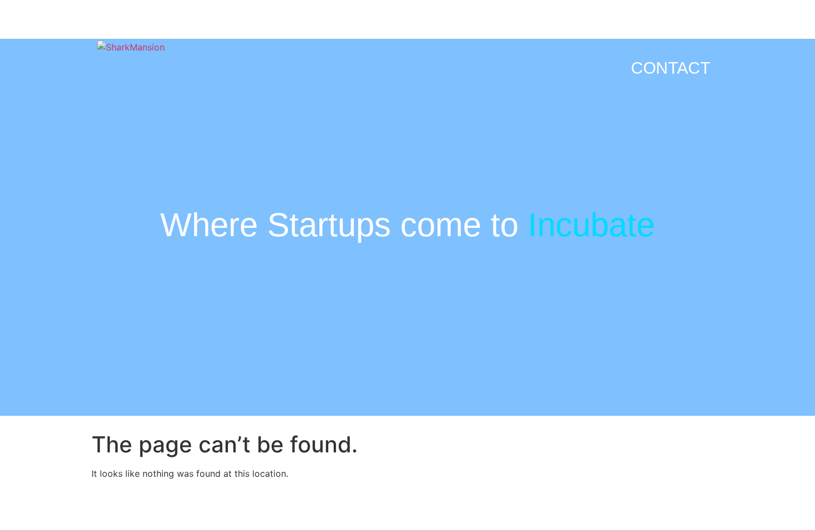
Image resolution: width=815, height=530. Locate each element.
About (549, 26)
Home (340, 26)
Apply (684, 26)
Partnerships (443, 26)
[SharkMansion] (131, 47)
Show (618, 26)
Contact (670, 68)
